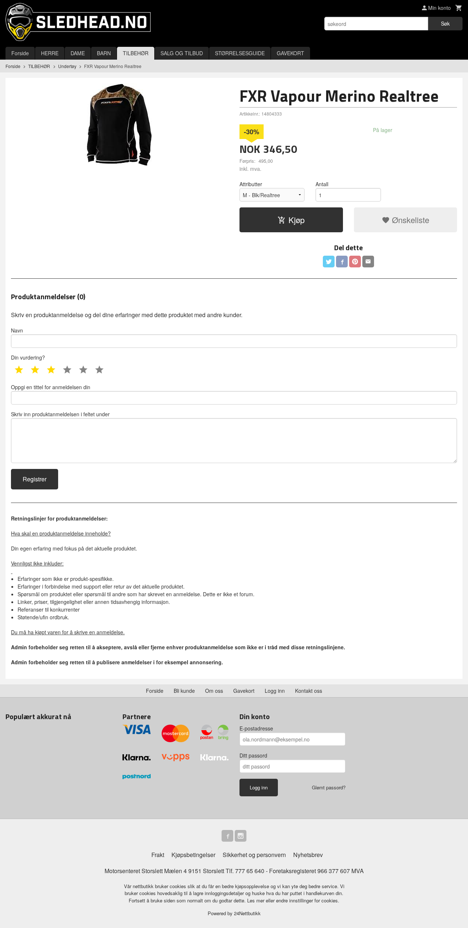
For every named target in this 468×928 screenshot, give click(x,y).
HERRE (49, 53)
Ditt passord (253, 755)
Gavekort (243, 690)
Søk (445, 23)
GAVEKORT (290, 53)
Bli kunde (184, 690)
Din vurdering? (28, 357)
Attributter (250, 184)
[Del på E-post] (368, 261)
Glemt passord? (329, 787)
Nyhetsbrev (308, 854)
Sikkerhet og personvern (254, 854)
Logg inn (275, 690)
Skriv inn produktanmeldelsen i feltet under (60, 414)
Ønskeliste (409, 219)
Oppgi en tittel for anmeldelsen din (50, 387)
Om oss (214, 690)
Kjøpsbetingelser (193, 854)
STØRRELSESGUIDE (240, 53)
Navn (17, 330)
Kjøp (296, 219)
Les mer (256, 900)
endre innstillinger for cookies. (307, 900)
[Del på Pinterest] (355, 261)
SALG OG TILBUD (182, 53)
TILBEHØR (135, 53)
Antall (322, 184)
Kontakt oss (308, 690)
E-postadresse (256, 728)
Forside (20, 53)
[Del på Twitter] (329, 261)
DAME (78, 53)
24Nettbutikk (247, 913)
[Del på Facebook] (342, 261)
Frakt (157, 854)
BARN (104, 53)
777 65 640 (249, 871)
